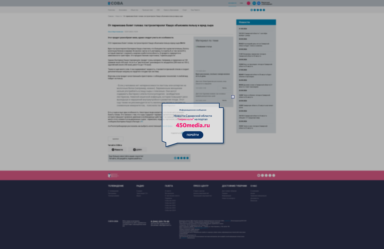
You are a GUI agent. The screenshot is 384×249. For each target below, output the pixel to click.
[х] (192, 124)
